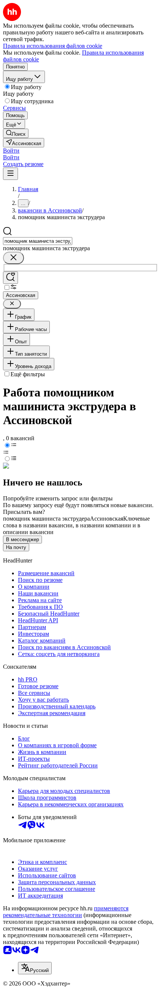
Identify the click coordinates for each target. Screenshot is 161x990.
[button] (11, 150)
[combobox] (37, 241)
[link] (15, 133)
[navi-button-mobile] (10, 174)
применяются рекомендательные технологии (65, 911)
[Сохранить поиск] (10, 278)
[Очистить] (13, 258)
